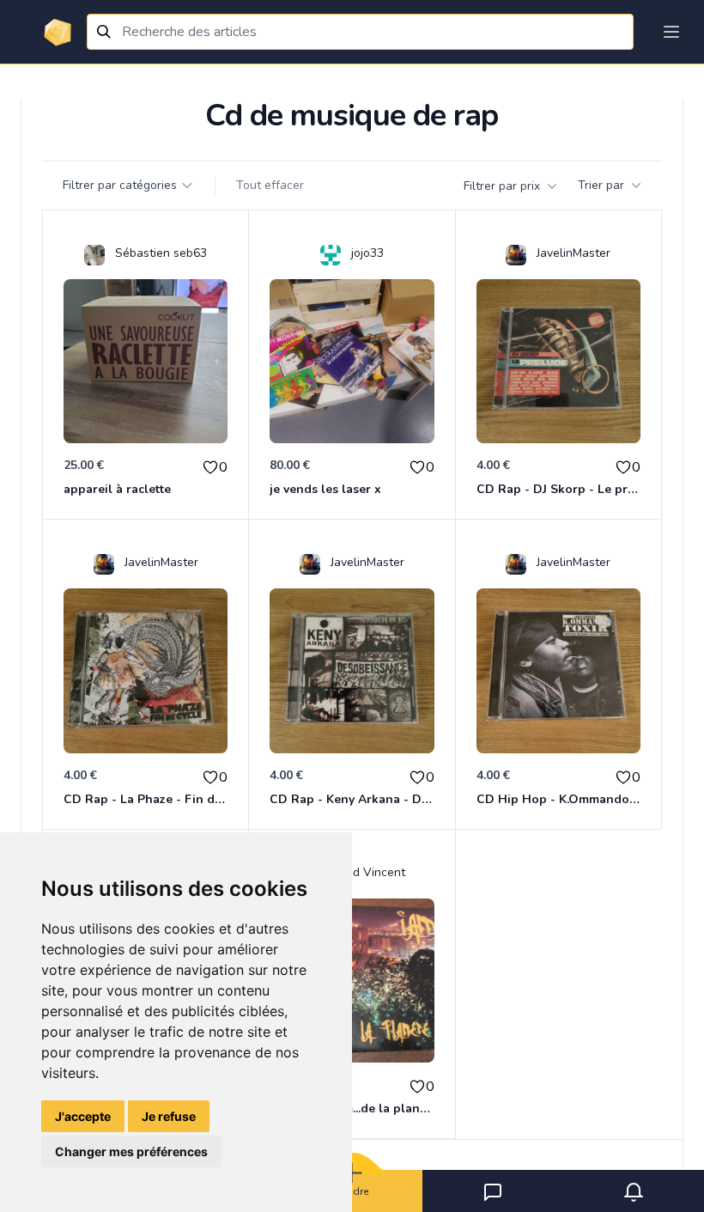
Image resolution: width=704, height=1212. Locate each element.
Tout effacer (270, 185)
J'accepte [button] (83, 1116)
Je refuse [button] (169, 1116)
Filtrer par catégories (120, 185)
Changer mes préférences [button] (131, 1151)
